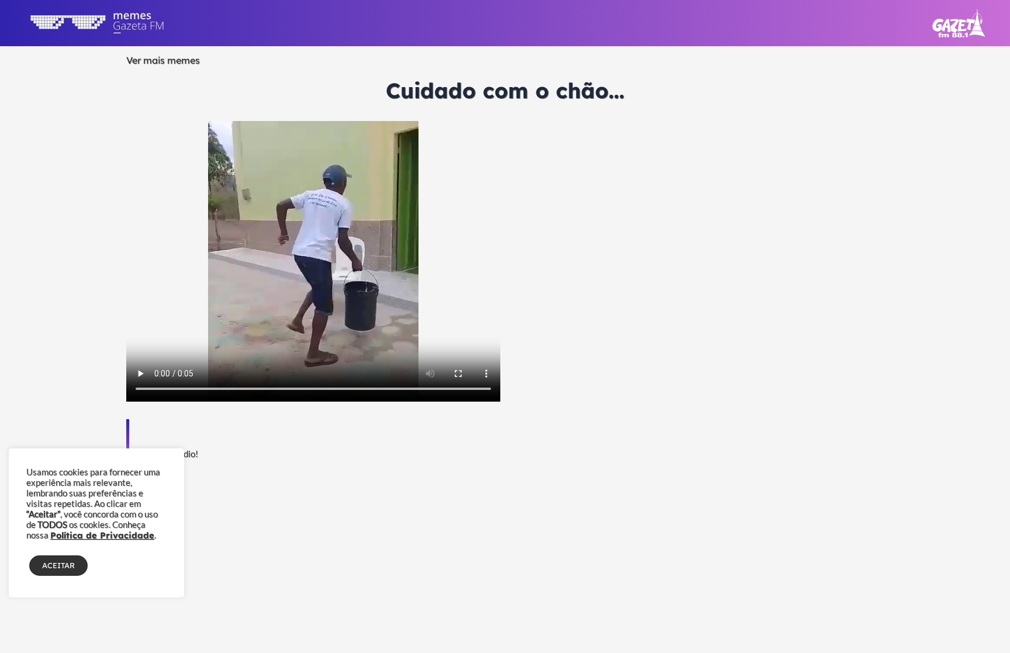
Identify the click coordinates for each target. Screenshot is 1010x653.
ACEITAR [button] (58, 565)
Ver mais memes (163, 60)
